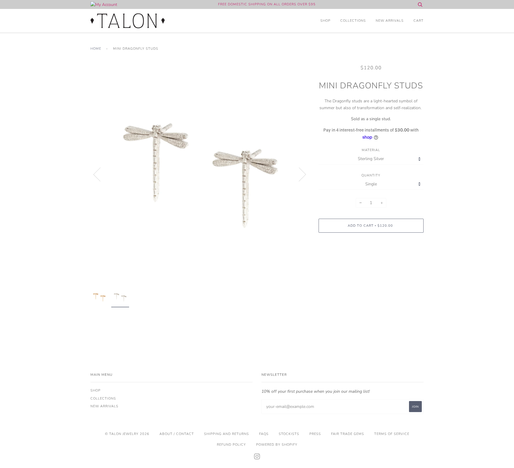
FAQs (264, 434)
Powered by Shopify (276, 444)
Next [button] (299, 174)
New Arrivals (390, 20)
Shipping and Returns (226, 434)
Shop (325, 20)
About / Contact (176, 434)
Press (315, 434)
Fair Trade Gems (347, 434)
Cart (418, 20)
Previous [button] (100, 174)
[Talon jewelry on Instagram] (257, 458)
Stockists (289, 434)
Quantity (370, 175)
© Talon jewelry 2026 (127, 434)
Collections (353, 20)
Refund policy (231, 444)
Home (95, 48)
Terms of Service (391, 434)
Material (371, 150)
